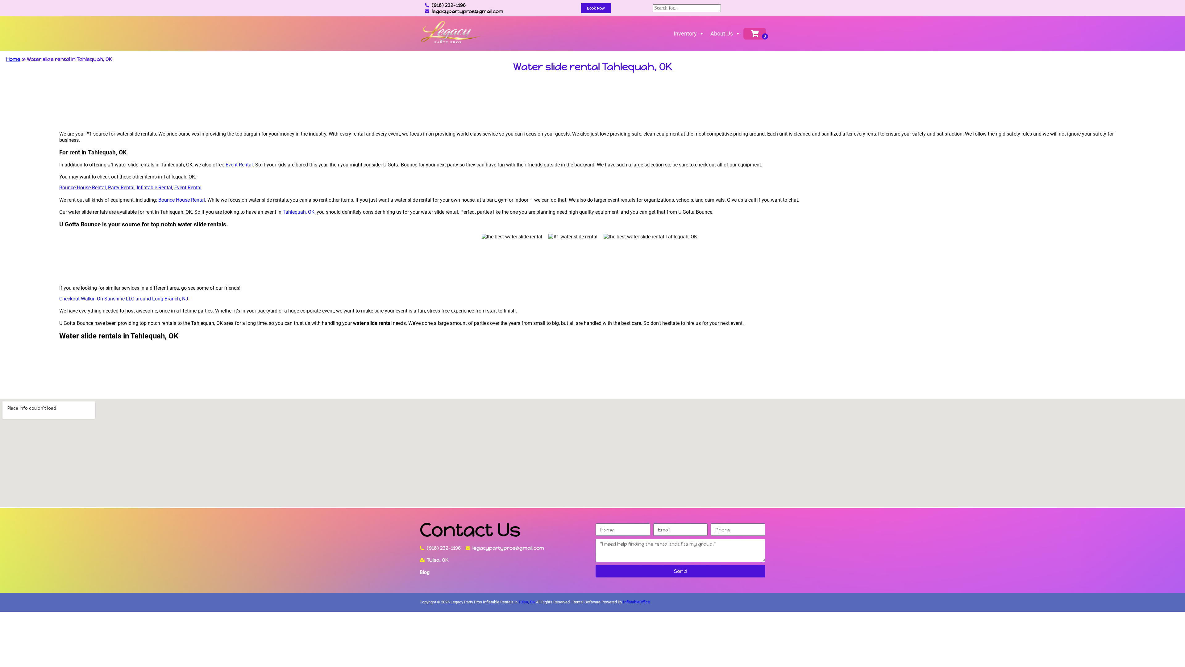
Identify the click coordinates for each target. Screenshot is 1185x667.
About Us (721, 33)
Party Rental (121, 188)
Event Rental (239, 165)
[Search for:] (687, 7)
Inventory (685, 33)
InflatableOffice (636, 602)
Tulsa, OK (526, 602)
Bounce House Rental (82, 188)
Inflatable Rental (154, 188)
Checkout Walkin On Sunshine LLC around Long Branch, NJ (123, 299)
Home (13, 59)
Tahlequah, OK (298, 212)
